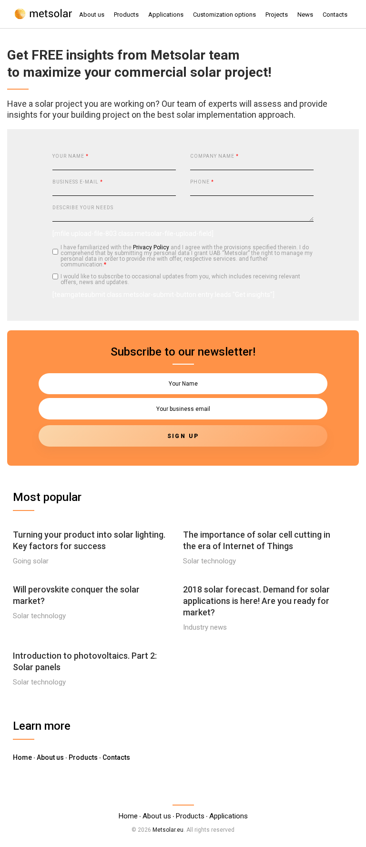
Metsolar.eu (167, 830)
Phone (202, 181)
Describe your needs (82, 207)
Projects (276, 14)
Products (126, 14)
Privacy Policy (151, 247)
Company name (214, 156)
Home (22, 757)
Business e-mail (77, 181)
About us (91, 14)
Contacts (335, 14)
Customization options (224, 14)
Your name (70, 156)
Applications (165, 14)
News (305, 14)
